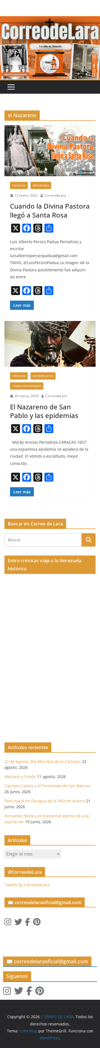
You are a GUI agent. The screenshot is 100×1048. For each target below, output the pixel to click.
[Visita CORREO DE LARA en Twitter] (18, 923)
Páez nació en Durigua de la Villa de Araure (44, 800)
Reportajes (41, 185)
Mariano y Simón (20, 776)
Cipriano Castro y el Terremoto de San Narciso (47, 785)
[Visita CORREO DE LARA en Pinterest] (37, 923)
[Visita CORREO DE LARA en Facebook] (27, 923)
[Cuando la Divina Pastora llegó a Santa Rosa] (50, 150)
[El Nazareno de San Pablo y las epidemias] (50, 344)
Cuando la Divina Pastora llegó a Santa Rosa (50, 210)
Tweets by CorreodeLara (26, 884)
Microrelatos (43, 376)
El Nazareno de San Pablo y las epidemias (44, 411)
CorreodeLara (55, 195)
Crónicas (19, 185)
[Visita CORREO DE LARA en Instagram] (7, 923)
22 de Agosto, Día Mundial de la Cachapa (42, 761)
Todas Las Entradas (26, 386)
